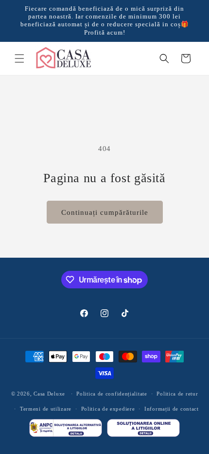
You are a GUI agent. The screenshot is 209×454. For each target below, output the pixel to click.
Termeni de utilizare (45, 409)
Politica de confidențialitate (111, 394)
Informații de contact (171, 409)
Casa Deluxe (49, 394)
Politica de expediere (108, 409)
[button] (19, 58)
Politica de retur (177, 394)
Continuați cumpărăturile (104, 212)
